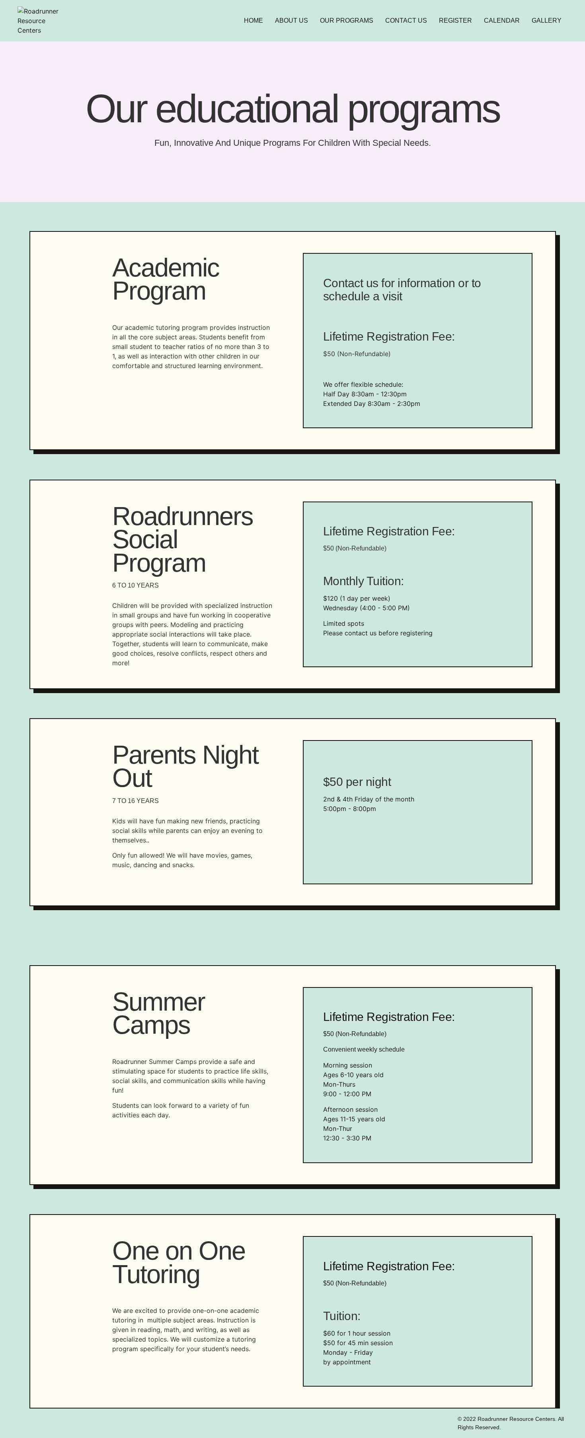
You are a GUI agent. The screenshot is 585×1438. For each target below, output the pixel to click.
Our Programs (346, 20)
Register (455, 20)
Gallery (547, 20)
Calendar (502, 20)
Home (253, 20)
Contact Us (406, 20)
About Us (291, 20)
